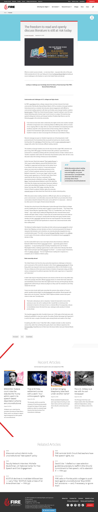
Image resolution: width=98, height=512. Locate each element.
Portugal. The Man (54, 233)
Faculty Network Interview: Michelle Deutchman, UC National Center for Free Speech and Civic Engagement (23, 465)
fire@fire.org (28, 503)
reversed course (29, 191)
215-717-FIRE (36, 503)
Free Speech (15, 336)
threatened (49, 292)
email (31, 118)
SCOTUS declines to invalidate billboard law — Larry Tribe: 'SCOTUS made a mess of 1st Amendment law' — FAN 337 (24, 480)
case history (33, 104)
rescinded (65, 235)
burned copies (28, 112)
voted (48, 208)
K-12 (22, 336)
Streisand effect (29, 327)
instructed (44, 244)
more (57, 142)
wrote (38, 150)
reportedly (37, 218)
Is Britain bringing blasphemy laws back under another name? (60, 391)
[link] (10, 7)
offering (70, 233)
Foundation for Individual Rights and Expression (41, 497)
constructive (62, 142)
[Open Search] (93, 7)
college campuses (34, 252)
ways (67, 142)
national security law (62, 265)
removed (45, 250)
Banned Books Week (59, 74)
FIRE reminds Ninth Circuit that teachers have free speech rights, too (74, 454)
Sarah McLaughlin (30, 35)
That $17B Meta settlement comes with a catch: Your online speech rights (36, 392)
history (39, 142)
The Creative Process (50, 161)
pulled (26, 283)
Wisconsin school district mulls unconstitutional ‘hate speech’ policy (21, 454)
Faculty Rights (29, 336)
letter (41, 187)
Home (5, 12)
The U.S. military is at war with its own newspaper (83, 391)
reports (34, 314)
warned (64, 227)
